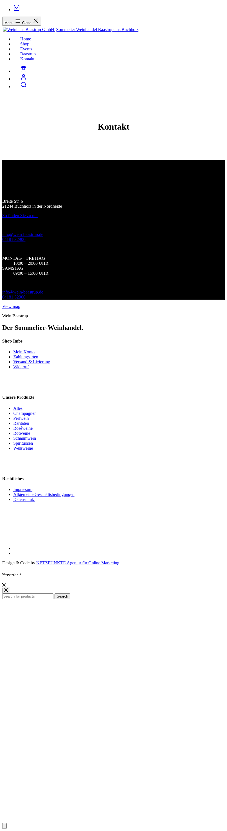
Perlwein (21, 418)
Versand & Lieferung (31, 361)
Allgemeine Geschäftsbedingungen (43, 494)
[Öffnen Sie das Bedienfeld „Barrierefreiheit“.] (4, 826)
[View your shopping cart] (16, 9)
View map (11, 306)
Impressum (22, 489)
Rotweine (21, 433)
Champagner (24, 413)
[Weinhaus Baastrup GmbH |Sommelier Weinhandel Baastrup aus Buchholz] (70, 29)
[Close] (4, 585)
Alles (17, 408)
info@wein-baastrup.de (22, 234)
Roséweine (23, 428)
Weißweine (23, 448)
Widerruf (21, 366)
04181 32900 (13, 239)
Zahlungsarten (25, 356)
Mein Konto (24, 351)
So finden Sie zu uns (20, 215)
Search (62, 596)
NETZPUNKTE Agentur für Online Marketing (77, 562)
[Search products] (23, 86)
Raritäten (21, 423)
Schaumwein (24, 438)
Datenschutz (24, 499)
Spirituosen (23, 443)
